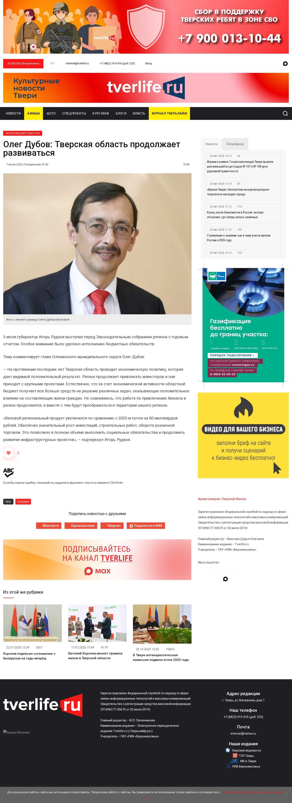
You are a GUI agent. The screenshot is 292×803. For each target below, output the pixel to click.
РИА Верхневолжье (246, 766)
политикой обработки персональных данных (253, 792)
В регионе (101, 113)
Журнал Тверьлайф (169, 113)
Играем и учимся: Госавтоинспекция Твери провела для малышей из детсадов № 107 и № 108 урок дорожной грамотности (240, 166)
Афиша (33, 113)
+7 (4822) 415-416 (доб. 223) (117, 63)
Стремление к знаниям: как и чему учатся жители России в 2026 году (238, 238)
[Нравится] (8, 453)
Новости (13, 113)
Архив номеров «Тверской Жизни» (222, 499)
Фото (51, 113)
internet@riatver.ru (243, 733)
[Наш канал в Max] (285, 63)
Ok (147, 797)
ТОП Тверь (246, 755)
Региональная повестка (23, 133)
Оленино (23, 501)
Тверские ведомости (246, 750)
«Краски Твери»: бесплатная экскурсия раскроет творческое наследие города (238, 192)
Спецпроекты (74, 113)
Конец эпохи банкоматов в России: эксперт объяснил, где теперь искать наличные (235, 214)
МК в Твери (248, 761)
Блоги (121, 113)
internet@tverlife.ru (77, 63)
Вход (148, 63)
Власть (139, 113)
